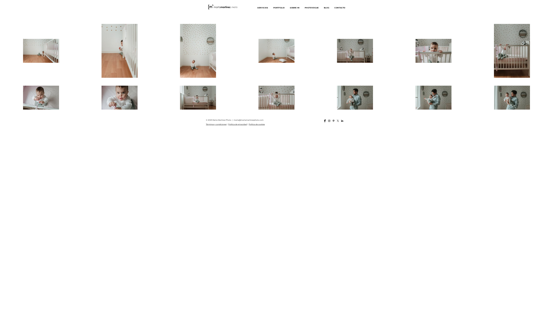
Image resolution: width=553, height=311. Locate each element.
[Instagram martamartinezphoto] (329, 120)
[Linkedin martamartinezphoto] (342, 120)
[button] (262, 8)
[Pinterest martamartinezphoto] (333, 120)
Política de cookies (257, 124)
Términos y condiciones (216, 124)
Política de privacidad (237, 124)
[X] (337, 120)
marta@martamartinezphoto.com (249, 120)
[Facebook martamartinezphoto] (324, 120)
